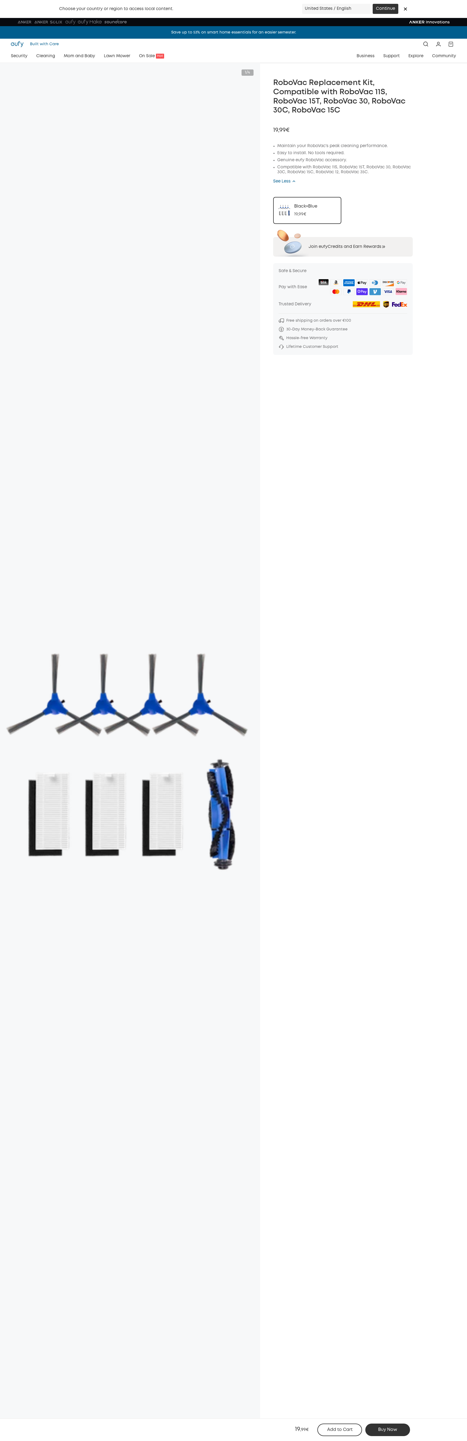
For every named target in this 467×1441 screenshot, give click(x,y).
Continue (385, 9)
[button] (405, 9)
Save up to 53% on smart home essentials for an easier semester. (233, 32)
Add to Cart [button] (339, 1430)
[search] (426, 44)
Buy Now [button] (387, 1430)
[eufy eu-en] (19, 44)
